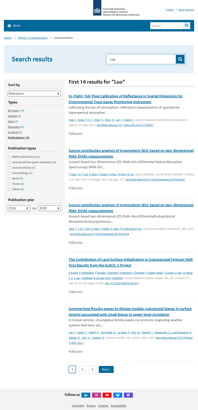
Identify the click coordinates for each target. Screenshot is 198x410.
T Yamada (100, 273)
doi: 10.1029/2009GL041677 (122, 283)
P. (86, 120)
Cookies (103, 405)
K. (98, 332)
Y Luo (85, 174)
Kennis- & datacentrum (33, 38)
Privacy (91, 405)
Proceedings (22, 173)
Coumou (96, 338)
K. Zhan (95, 229)
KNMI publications (26, 157)
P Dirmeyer (139, 273)
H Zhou (112, 174)
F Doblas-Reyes (154, 273)
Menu (17, 25)
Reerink (146, 332)
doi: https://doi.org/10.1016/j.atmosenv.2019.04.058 (155, 179)
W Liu (130, 174)
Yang (71, 120)
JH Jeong (187, 273)
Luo (118, 120)
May (133, 332)
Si (89, 120)
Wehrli (92, 332)
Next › (106, 369)
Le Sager (122, 332)
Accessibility (118, 405)
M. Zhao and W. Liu (130, 229)
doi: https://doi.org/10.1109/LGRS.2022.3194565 (125, 125)
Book (17, 178)
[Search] (186, 25)
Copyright (78, 405)
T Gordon (169, 273)
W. (139, 332)
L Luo (77, 278)
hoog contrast (186, 9)
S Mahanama (86, 273)
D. (79, 338)
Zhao (107, 120)
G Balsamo (112, 273)
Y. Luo (86, 229)
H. (102, 120)
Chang (127, 120)
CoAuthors (117, 278)
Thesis (18, 184)
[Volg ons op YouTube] (107, 395)
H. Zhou (114, 229)
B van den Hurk (102, 278)
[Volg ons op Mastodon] (128, 395)
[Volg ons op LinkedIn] (86, 395)
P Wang (102, 174)
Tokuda (73, 338)
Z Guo (178, 273)
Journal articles (23, 167)
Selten (80, 332)
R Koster (73, 273)
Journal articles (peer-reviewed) (34, 162)
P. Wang (104, 229)
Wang (81, 120)
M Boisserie (125, 273)
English (170, 9)
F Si (79, 174)
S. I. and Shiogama (178, 332)
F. (92, 120)
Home (8, 38)
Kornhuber (106, 332)
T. (76, 120)
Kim (84, 338)
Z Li (71, 278)
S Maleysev (87, 278)
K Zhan (93, 174)
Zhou (97, 120)
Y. (122, 120)
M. (113, 120)
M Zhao (121, 174)
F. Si (80, 229)
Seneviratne (160, 332)
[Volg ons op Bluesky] (118, 395)
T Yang (72, 174)
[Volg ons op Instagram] (96, 395)
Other (18, 189)
